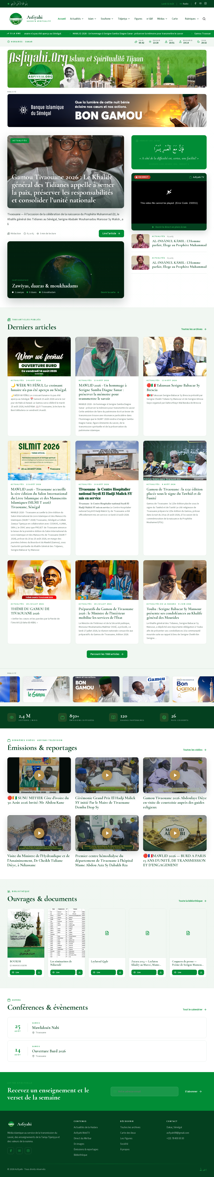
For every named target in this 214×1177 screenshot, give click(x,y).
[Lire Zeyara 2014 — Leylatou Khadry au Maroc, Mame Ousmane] (147, 933)
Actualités (75, 19)
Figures (138, 19)
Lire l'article (109, 233)
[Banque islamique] (107, 110)
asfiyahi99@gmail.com (178, 1133)
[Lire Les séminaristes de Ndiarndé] (66, 933)
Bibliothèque (80, 1155)
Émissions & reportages (86, 1149)
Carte (175, 19)
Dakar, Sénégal (174, 1127)
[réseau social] (195, 3)
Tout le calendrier (192, 1009)
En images (79, 1144)
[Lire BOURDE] (26, 933)
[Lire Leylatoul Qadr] (107, 933)
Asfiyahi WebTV (82, 1133)
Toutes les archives (191, 329)
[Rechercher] (204, 19)
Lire (17, 972)
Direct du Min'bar (82, 1138)
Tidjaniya (122, 19)
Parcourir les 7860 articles (104, 654)
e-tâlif (150, 19)
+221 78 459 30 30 (175, 1138)
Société (124, 1144)
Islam (90, 19)
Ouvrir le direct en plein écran (170, 227)
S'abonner (191, 1091)
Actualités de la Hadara (86, 1127)
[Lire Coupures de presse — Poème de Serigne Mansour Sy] (188, 933)
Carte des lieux (128, 1133)
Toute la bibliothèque (190, 901)
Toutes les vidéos (192, 750)
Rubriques (190, 19)
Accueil (62, 19)
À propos (125, 1149)
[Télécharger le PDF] (39, 972)
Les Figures (126, 1138)
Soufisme (106, 19)
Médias (161, 19)
